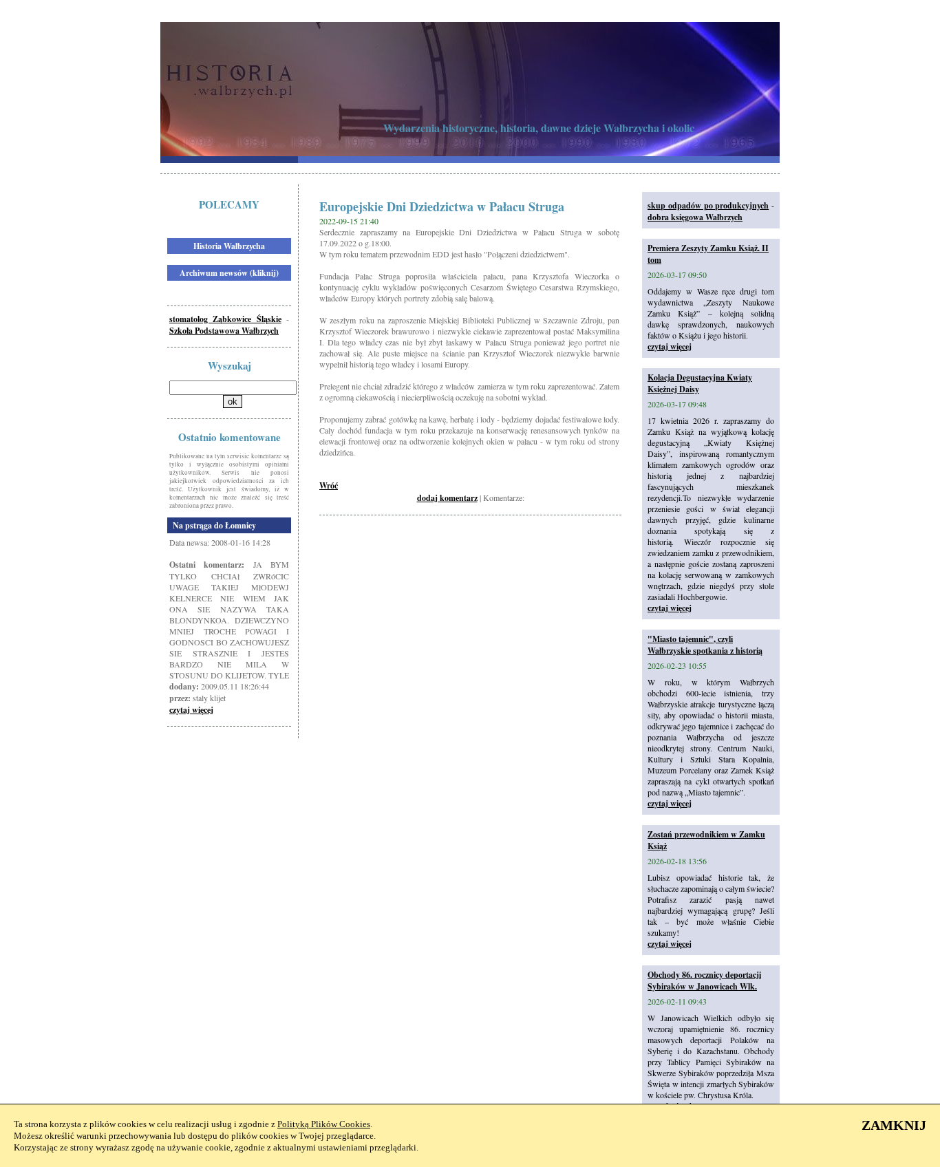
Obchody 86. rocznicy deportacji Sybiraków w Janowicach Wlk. (704, 980)
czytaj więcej (191, 710)
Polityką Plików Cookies (323, 1124)
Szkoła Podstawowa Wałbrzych (224, 330)
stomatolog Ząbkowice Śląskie (225, 319)
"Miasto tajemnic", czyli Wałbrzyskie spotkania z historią (705, 644)
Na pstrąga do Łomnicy (214, 525)
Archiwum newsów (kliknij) (229, 273)
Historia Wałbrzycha (229, 246)
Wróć (328, 485)
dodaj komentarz (447, 498)
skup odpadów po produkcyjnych (708, 205)
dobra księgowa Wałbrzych (695, 217)
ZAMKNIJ (894, 1125)
